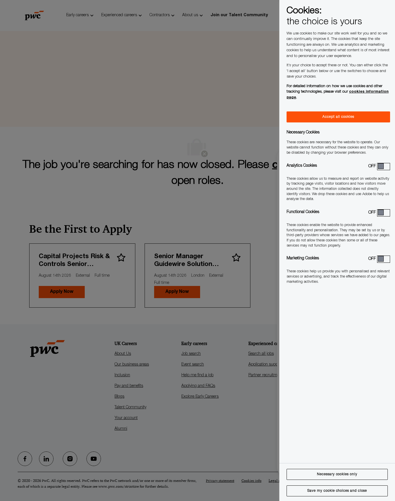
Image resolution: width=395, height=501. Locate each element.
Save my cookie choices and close (337, 491)
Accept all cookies (338, 117)
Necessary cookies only (337, 474)
